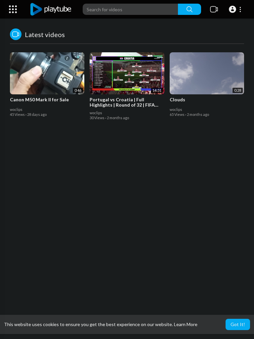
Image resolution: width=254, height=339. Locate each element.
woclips (16, 109)
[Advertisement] (127, 195)
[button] (236, 9)
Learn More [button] (185, 324)
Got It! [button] (238, 324)
